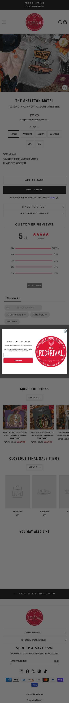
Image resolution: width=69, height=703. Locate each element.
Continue (18, 360)
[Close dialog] (65, 331)
